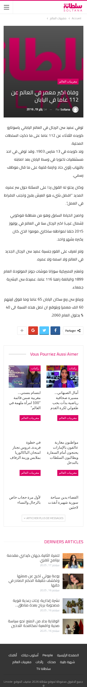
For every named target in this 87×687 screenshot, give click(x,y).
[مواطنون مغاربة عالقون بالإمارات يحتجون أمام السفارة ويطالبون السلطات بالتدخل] (62, 426)
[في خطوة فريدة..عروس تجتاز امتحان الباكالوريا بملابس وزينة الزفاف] (25, 426)
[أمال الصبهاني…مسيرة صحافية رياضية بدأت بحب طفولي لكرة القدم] (62, 376)
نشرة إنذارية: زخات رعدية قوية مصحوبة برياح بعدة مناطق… (36, 603)
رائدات (73, 368)
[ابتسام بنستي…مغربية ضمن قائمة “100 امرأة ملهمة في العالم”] (25, 376)
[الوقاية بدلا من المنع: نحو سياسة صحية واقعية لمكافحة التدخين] (73, 626)
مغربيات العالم (68, 81)
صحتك (51, 662)
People (48, 655)
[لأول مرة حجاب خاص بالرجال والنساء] (25, 481)
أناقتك (12, 655)
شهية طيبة (67, 662)
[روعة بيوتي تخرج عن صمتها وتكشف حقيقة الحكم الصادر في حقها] (73, 581)
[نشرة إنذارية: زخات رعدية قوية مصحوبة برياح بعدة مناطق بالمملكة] (73, 606)
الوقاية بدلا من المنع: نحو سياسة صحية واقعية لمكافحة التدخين (33, 623)
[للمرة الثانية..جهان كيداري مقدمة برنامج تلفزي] (73, 561)
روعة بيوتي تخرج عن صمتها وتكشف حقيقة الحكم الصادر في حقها (33, 580)
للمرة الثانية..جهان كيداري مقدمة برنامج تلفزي (33, 557)
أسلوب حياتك (29, 655)
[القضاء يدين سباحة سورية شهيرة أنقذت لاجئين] (62, 481)
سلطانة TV (43, 669)
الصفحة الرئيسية (68, 655)
